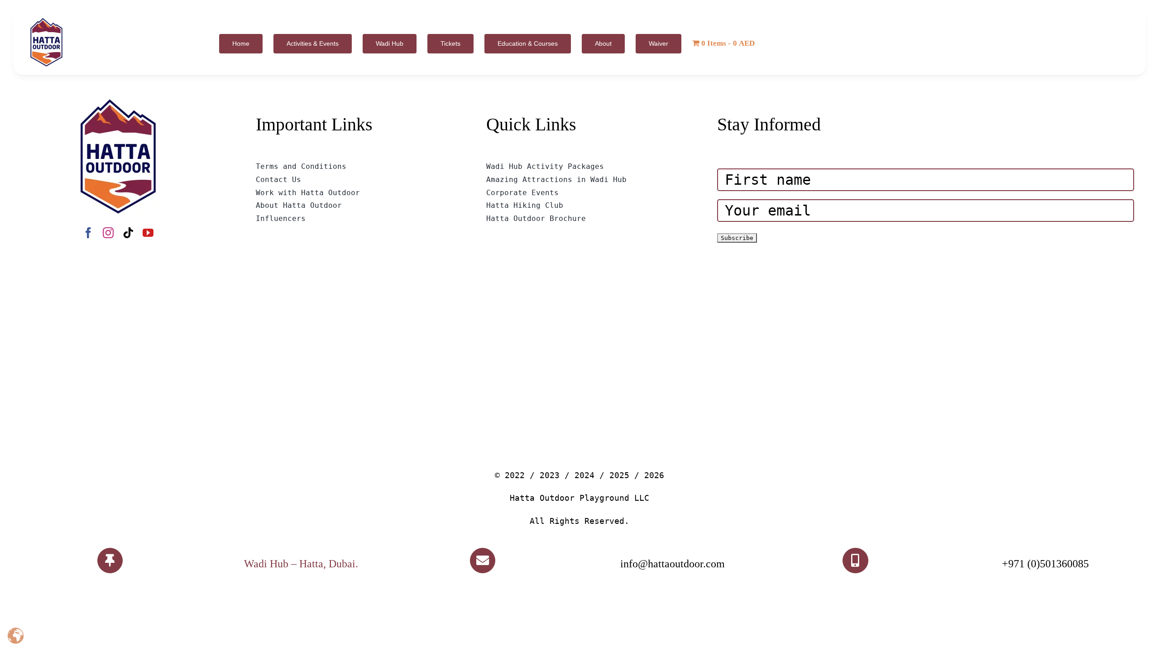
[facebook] (88, 232)
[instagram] (108, 232)
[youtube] (148, 232)
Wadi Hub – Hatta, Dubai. (301, 564)
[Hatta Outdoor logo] (46, 18)
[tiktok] (128, 232)
